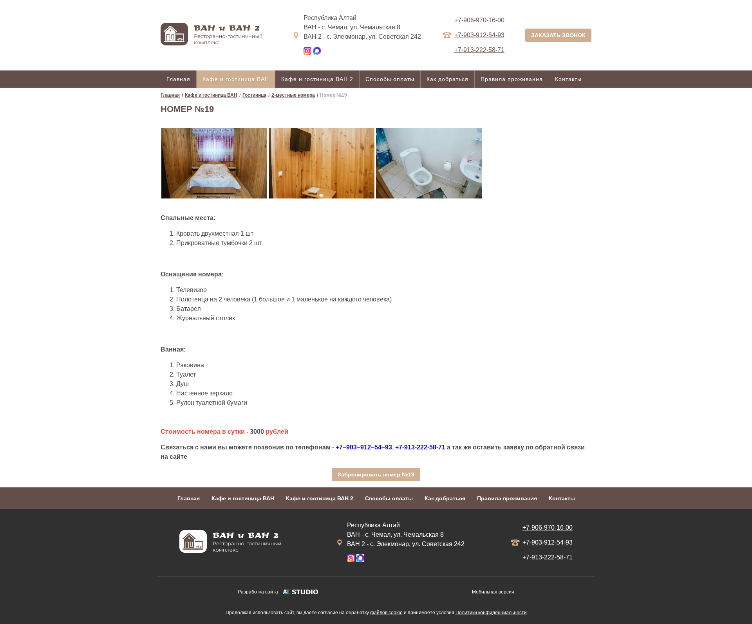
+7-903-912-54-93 (479, 35)
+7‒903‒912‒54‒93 (364, 447)
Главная (178, 79)
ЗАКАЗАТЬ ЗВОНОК (558, 35)
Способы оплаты (389, 79)
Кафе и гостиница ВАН (235, 79)
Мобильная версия (493, 592)
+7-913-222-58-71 (420, 447)
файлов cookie (386, 612)
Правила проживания (512, 79)
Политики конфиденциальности (491, 612)
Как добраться (447, 79)
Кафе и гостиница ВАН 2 (317, 79)
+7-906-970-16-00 (479, 20)
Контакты (568, 79)
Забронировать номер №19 (376, 474)
